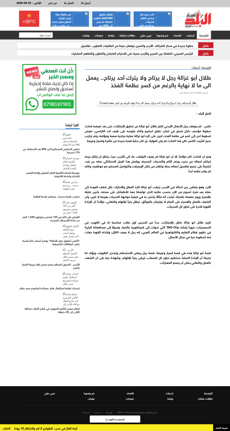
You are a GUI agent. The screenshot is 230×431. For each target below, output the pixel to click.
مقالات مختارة (127, 35)
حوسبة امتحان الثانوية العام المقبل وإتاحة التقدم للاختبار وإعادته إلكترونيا (53, 174)
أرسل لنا (85, 2)
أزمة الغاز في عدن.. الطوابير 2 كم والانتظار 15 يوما (50, 428)
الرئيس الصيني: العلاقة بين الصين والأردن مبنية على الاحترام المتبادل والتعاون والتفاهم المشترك (132, 53)
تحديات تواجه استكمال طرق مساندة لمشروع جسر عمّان (49, 288)
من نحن (52, 2)
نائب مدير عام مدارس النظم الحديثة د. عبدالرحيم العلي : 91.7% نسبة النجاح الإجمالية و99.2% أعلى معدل (154, 23)
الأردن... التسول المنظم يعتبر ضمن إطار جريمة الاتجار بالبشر (51, 265)
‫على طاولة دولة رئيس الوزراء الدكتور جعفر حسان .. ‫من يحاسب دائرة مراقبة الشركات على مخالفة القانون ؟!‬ (70, 23)
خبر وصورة (162, 35)
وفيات (85, 35)
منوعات (98, 35)
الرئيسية (203, 35)
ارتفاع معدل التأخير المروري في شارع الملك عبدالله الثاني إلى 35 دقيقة (52, 310)
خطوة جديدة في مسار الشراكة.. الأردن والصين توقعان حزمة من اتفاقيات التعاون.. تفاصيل (137, 45)
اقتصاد (177, 35)
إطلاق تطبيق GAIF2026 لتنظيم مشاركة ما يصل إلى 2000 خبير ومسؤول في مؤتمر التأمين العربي (111, 21)
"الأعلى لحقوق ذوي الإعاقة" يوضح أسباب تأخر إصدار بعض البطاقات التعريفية (51, 242)
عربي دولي (146, 35)
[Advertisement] (148, 339)
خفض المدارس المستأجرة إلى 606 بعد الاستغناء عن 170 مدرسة (51, 150)
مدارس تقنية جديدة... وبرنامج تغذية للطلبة (57, 196)
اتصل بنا (69, 2)
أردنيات (190, 35)
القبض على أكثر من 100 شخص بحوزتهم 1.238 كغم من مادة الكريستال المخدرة (51, 218)
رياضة (111, 35)
